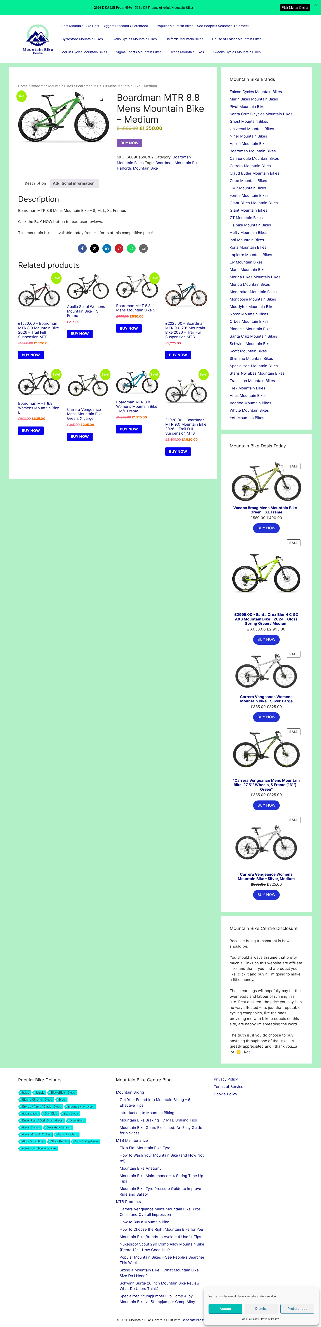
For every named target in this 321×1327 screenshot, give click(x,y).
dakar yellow (29, 1113)
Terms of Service (228, 1086)
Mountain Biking (130, 1092)
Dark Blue (51, 1113)
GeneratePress (193, 1320)
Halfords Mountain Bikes (184, 39)
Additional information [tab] (74, 183)
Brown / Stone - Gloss (81, 1106)
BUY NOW (130, 143)
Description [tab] (35, 183)
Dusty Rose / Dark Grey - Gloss (42, 1120)
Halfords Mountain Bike (137, 168)
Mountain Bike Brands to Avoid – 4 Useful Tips (160, 1237)
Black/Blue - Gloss (63, 1092)
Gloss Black (77, 1120)
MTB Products (128, 1202)
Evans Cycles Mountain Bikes (134, 39)
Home (23, 86)
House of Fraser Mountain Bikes (237, 39)
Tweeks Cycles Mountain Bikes (237, 52)
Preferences (297, 1309)
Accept (225, 1309)
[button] (101, 100)
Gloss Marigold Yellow (36, 1134)
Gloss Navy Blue (67, 1134)
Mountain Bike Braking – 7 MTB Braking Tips (158, 1120)
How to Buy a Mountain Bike (144, 1222)
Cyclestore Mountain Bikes (82, 39)
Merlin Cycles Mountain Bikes (84, 52)
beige (25, 1092)
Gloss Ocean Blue (33, 1141)
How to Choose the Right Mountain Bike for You (161, 1229)
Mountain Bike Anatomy (140, 1168)
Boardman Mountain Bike (177, 163)
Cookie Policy (250, 1318)
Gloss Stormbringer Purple (39, 1148)
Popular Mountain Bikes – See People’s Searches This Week (203, 26)
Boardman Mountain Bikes (52, 86)
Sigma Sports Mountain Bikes (139, 52)
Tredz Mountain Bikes (187, 52)
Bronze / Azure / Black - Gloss (41, 1106)
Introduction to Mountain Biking (147, 1113)
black (40, 1092)
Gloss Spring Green (86, 1141)
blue (62, 1099)
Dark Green (71, 1113)
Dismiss (261, 1309)
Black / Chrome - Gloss (37, 1099)
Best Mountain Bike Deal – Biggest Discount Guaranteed (104, 26)
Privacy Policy (270, 1318)
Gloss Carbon (31, 1127)
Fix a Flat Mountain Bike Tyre (145, 1148)
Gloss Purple (59, 1141)
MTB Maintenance (132, 1140)
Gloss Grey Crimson (59, 1127)
